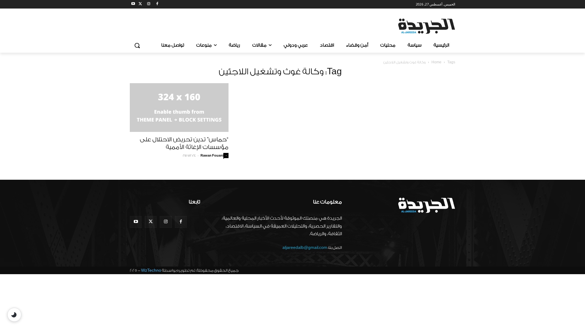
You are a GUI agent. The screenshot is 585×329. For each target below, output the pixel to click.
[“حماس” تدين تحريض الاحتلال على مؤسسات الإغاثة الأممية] (179, 107)
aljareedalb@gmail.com (304, 247)
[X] (140, 4)
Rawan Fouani (211, 155)
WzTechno (151, 270)
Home (436, 62)
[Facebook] (157, 4)
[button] (137, 45)
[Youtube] (133, 4)
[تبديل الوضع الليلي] (14, 315)
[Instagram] (148, 4)
